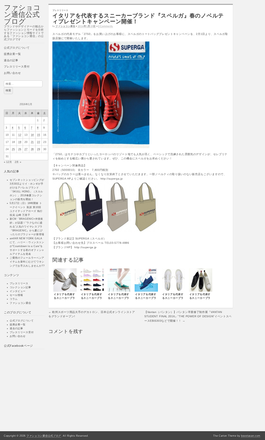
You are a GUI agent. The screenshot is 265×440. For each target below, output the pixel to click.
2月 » (18, 162)
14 (32, 135)
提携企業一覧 (12, 53)
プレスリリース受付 (16, 66)
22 (38, 142)
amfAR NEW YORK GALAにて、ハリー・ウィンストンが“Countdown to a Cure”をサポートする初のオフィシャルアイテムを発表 (27, 246)
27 (25, 149)
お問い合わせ (12, 72)
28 (32, 149)
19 (19, 142)
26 (19, 149)
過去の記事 (11, 60)
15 (38, 135)
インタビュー (18, 291)
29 (38, 149)
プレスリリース (19, 283)
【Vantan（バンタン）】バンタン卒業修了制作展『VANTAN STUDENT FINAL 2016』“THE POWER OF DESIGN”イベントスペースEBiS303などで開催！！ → (188, 316)
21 (32, 142)
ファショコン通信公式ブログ (22, 14)
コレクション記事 (20, 287)
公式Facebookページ (18, 345)
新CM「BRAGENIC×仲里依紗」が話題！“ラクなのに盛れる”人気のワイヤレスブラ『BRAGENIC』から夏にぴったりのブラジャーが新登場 (27, 227)
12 (19, 135)
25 (13, 149)
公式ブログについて (16, 47)
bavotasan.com (250, 435)
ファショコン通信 (20, 303)
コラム (14, 299)
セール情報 (16, 295)
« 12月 (8, 162)
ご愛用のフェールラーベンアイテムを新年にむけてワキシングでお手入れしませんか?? (27, 262)
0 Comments (105, 26)
